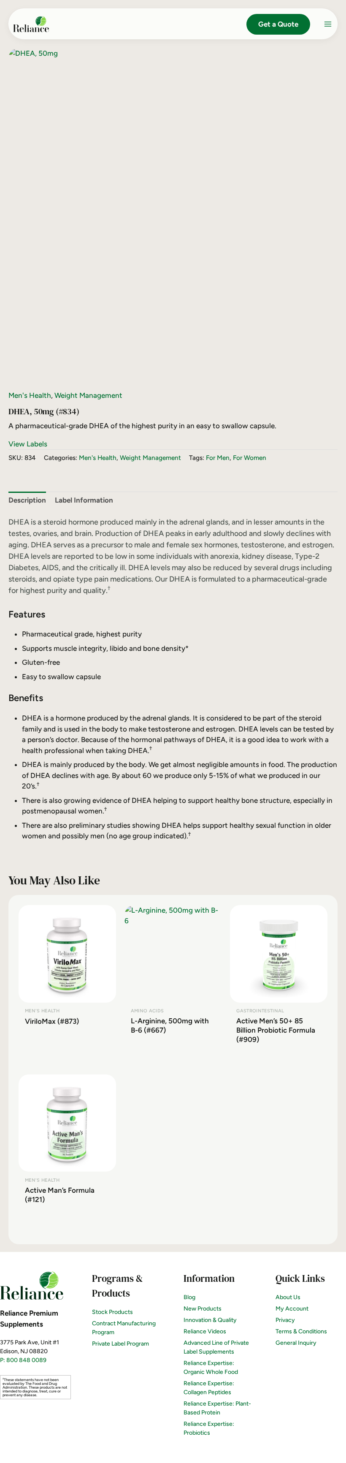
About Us (288, 1297)
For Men (218, 458)
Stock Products (112, 1312)
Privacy (285, 1320)
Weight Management (88, 395)
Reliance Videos (205, 1331)
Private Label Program (120, 1343)
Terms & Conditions (301, 1331)
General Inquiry (296, 1342)
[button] (278, 24)
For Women (249, 458)
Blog (189, 1297)
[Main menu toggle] (328, 24)
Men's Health (29, 395)
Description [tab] (27, 500)
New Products (203, 1308)
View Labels (27, 444)
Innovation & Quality (210, 1320)
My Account (292, 1308)
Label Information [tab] (84, 500)
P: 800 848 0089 (23, 1360)
